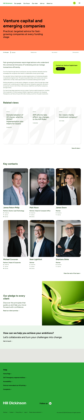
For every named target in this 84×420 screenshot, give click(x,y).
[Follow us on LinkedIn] (50, 403)
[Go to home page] (7, 3)
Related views (33, 52)
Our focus (26, 3)
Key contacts (54, 52)
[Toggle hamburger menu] (79, 3)
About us (49, 3)
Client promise (76, 52)
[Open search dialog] (74, 3)
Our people (17, 3)
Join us (42, 3)
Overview (13, 52)
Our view (35, 3)
